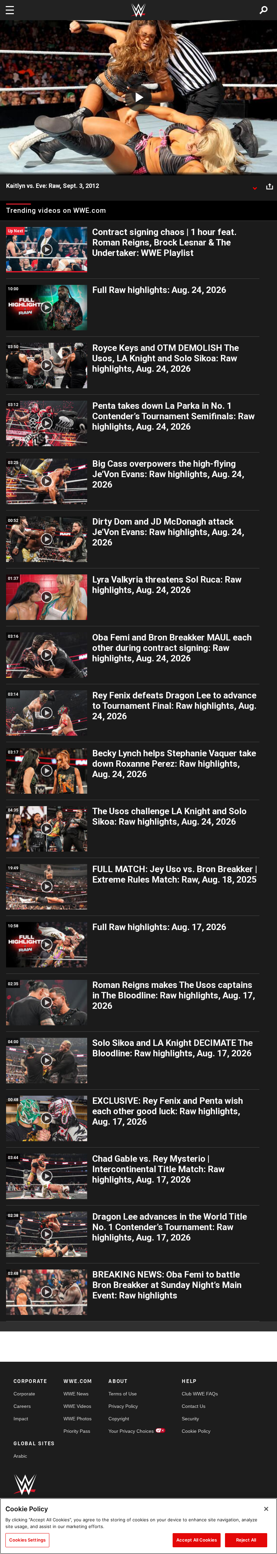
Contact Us (193, 1406)
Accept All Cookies (196, 1540)
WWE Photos (78, 1418)
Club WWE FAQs (200, 1393)
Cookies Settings (27, 1540)
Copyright (118, 1418)
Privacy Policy (123, 1406)
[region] (138, 1526)
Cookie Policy (196, 1431)
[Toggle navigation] (10, 10)
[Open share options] (269, 186)
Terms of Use (122, 1393)
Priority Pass (77, 1431)
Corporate (24, 1393)
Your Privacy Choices (131, 1431)
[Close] (266, 1508)
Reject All (246, 1540)
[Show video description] (254, 186)
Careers (22, 1406)
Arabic (20, 1456)
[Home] (138, 10)
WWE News (76, 1393)
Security (190, 1418)
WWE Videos (77, 1406)
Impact (21, 1418)
